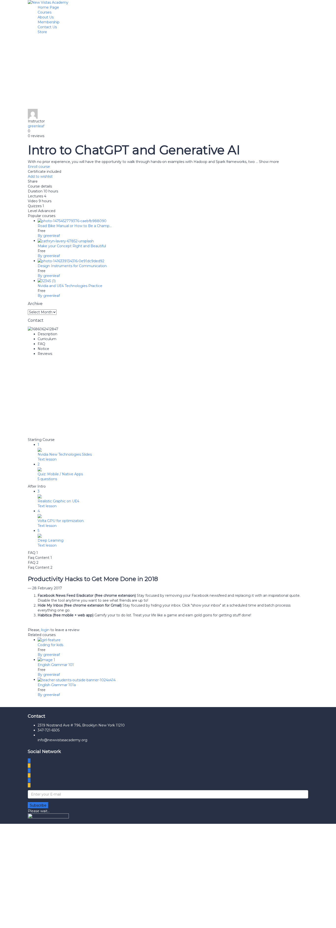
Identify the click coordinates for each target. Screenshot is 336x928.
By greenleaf (49, 235)
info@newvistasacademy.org (62, 740)
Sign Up (30, 920)
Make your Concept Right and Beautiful (72, 246)
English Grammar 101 (56, 665)
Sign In (44, 920)
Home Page (48, 7)
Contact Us (47, 27)
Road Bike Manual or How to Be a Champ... (75, 226)
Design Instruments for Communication (72, 266)
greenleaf (36, 126)
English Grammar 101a (57, 685)
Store (42, 32)
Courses (44, 12)
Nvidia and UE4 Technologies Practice (70, 286)
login (45, 630)
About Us (46, 17)
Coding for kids (50, 645)
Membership (49, 22)
